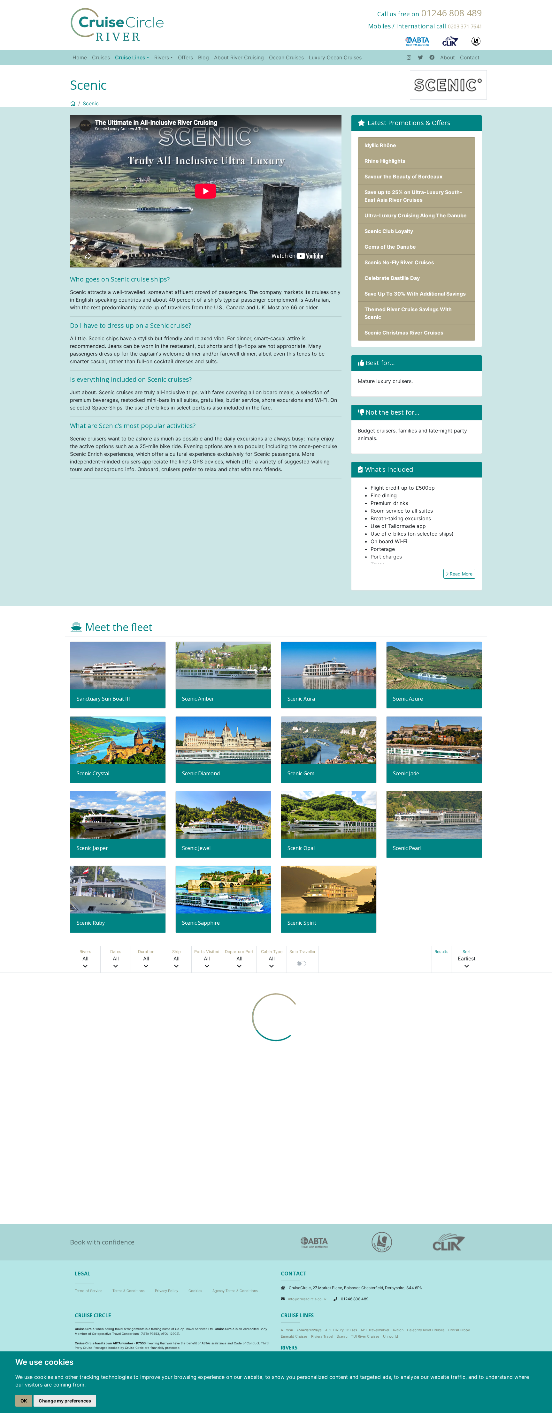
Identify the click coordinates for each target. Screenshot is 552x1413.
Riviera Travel (322, 1336)
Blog (203, 57)
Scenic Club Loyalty (388, 231)
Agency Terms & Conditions (235, 1291)
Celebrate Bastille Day (392, 278)
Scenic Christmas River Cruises (403, 332)
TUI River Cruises (365, 1336)
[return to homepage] (117, 24)
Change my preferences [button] (65, 1400)
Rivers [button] (161, 57)
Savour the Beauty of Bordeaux (403, 176)
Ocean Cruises (286, 57)
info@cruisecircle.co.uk (307, 1299)
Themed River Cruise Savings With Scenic (408, 313)
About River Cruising (239, 57)
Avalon (398, 1330)
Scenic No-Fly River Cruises (399, 262)
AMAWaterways (309, 1330)
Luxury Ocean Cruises (335, 57)
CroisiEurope (459, 1330)
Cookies (195, 1291)
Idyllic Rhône (380, 145)
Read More (460, 573)
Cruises (101, 57)
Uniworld (390, 1336)
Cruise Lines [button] (130, 57)
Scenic (91, 103)
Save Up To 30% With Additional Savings (415, 293)
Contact (469, 57)
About (447, 57)
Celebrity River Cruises (426, 1330)
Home (80, 57)
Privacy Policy (166, 1291)
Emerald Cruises (294, 1336)
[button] (85, 959)
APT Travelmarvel (375, 1330)
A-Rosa (287, 1330)
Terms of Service (88, 1291)
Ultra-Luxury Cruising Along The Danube (415, 215)
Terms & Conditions (128, 1291)
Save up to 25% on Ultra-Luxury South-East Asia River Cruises (413, 196)
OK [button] (23, 1400)
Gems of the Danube (390, 247)
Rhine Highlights (384, 161)
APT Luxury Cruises (341, 1330)
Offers (185, 57)
